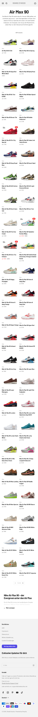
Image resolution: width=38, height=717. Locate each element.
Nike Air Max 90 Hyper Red (26, 325)
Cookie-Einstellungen (8, 640)
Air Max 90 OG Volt (7, 50)
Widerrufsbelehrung (7, 637)
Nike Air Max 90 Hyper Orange (10, 325)
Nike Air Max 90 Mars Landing (10, 481)
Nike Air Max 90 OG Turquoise (27, 573)
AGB (3, 628)
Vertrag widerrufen (9, 646)
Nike (3, 48)
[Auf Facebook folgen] (3, 692)
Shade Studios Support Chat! (10, 683)
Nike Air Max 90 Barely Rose (27, 71)
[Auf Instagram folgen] (8, 692)
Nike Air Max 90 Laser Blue (26, 369)
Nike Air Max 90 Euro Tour (26, 209)
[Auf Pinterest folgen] (12, 692)
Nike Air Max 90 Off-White (9, 550)
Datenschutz (5, 634)
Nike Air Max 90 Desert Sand (27, 163)
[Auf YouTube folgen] (17, 692)
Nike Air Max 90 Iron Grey (9, 369)
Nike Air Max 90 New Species (10, 504)
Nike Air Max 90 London (8, 413)
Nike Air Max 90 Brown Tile (9, 117)
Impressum (5, 631)
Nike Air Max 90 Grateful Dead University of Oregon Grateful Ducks (27, 256)
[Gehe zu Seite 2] (23, 583)
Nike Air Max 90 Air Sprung (26, 50)
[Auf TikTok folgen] (22, 692)
